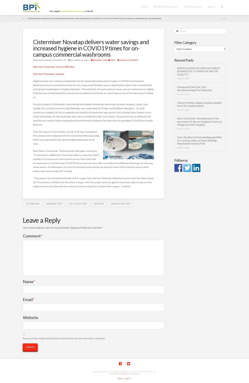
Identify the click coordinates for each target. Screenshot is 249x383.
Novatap (99, 203)
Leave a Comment (128, 60)
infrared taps (100, 60)
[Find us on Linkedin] (196, 168)
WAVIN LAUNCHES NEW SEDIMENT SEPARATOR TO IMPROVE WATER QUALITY (199, 71)
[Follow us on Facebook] (178, 168)
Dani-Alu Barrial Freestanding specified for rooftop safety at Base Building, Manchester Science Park (199, 140)
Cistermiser (32, 203)
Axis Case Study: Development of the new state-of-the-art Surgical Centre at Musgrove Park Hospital (199, 121)
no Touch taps (78, 203)
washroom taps (120, 203)
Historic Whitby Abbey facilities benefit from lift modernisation (199, 104)
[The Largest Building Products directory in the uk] (63, 7)
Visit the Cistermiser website (48, 73)
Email (29, 299)
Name (29, 281)
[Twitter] (128, 364)
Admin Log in (124, 378)
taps (112, 60)
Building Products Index (124, 374)
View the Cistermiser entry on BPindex (53, 66)
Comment (33, 235)
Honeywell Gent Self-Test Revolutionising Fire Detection (194, 88)
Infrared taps (54, 203)
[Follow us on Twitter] (187, 168)
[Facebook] (120, 364)
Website (30, 317)
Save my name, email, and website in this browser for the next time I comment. (64, 338)
